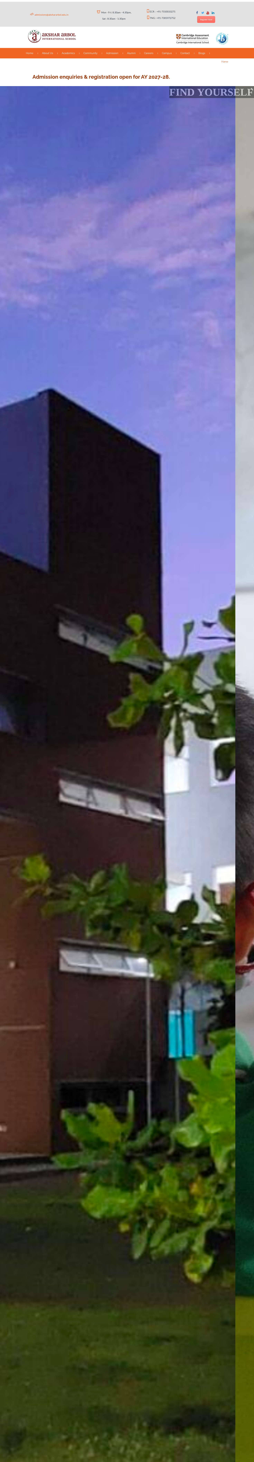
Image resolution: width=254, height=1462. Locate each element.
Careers (148, 53)
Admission (112, 53)
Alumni (131, 53)
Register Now (206, 19)
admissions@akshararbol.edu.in (51, 14)
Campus (167, 53)
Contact (185, 53)
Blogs (201, 53)
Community (90, 53)
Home (29, 53)
